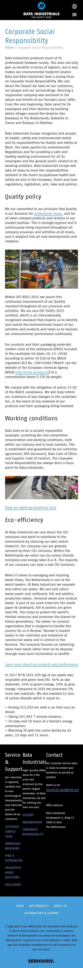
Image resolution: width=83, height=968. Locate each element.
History (28, 815)
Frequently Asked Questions (13, 872)
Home (9, 47)
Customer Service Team (12, 831)
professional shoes (48, 213)
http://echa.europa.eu (32, 372)
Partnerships (32, 822)
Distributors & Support (41, 913)
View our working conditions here (30, 507)
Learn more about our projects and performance (41, 664)
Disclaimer (13, 884)
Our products (39, 906)
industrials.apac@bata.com (62, 789)
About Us (60, 906)
